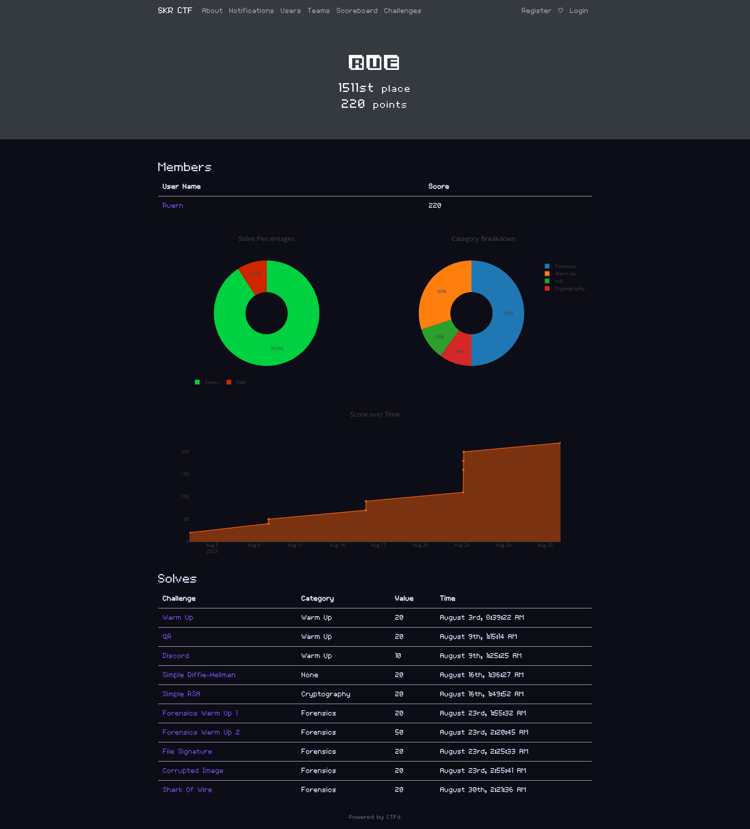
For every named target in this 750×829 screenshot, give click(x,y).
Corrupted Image (193, 770)
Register (537, 10)
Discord (176, 656)
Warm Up (178, 617)
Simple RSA (182, 694)
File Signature (187, 751)
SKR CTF (175, 10)
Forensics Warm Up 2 (201, 732)
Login (579, 10)
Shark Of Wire (187, 789)
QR (167, 636)
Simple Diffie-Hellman (199, 675)
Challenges (403, 10)
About (212, 10)
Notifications (252, 10)
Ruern (173, 205)
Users (291, 10)
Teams (319, 10)
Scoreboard (357, 10)
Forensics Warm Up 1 (200, 713)
